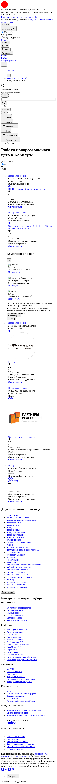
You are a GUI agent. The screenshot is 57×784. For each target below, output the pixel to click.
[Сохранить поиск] (4, 103)
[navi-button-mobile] (4, 64)
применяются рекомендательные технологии (24, 755)
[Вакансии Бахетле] (31, 346)
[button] (4, 56)
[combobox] (14, 89)
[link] (6, 49)
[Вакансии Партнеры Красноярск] (31, 418)
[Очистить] (5, 95)
